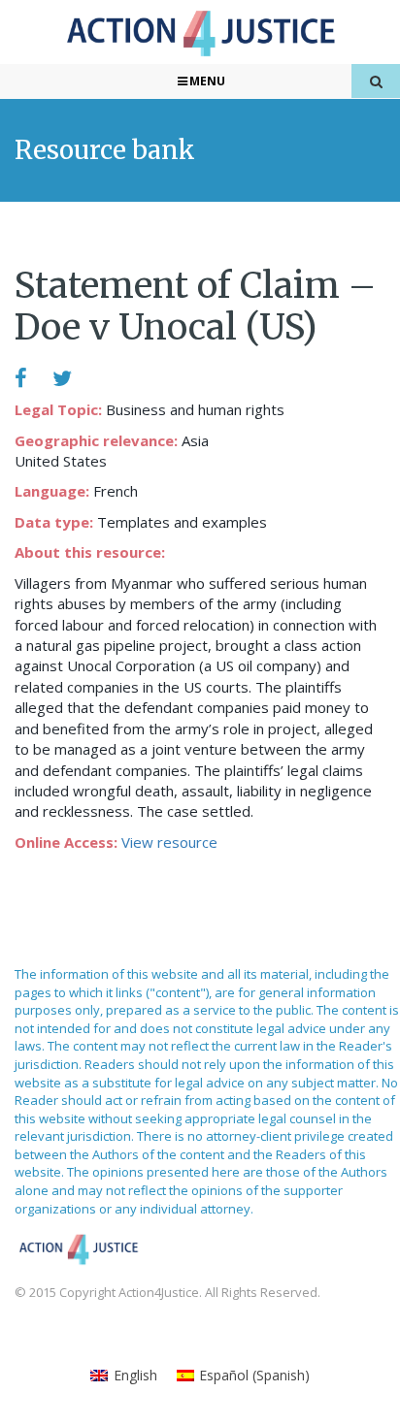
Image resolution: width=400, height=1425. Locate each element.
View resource (169, 842)
